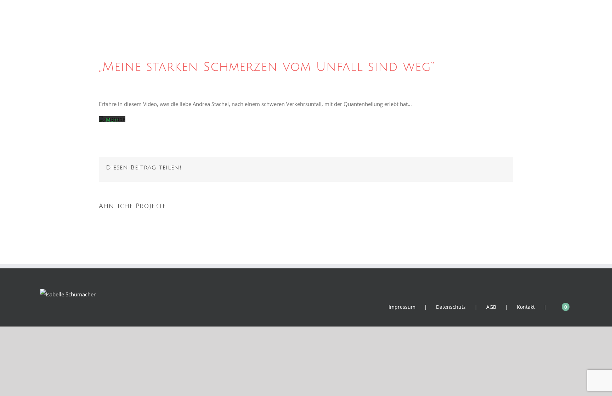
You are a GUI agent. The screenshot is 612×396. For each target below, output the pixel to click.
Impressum (402, 306)
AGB (491, 306)
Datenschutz (451, 306)
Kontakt (526, 306)
